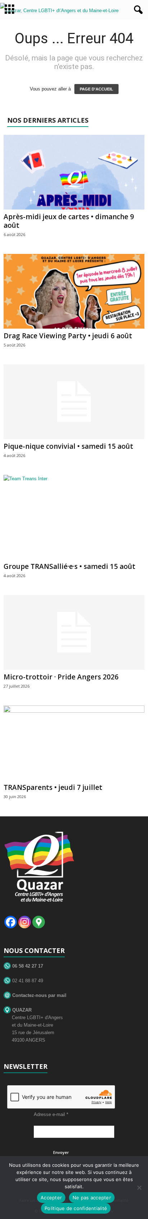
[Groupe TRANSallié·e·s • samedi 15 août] (74, 517)
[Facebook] (10, 922)
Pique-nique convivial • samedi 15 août (68, 446)
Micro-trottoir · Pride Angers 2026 (61, 677)
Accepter (51, 1197)
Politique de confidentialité (76, 1208)
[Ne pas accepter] (139, 1187)
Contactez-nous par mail (38, 995)
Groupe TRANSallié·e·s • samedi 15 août (69, 566)
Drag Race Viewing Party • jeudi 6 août (68, 335)
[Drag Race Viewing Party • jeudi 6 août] (74, 291)
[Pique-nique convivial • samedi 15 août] (74, 401)
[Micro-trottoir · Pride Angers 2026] (74, 632)
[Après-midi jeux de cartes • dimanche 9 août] (74, 172)
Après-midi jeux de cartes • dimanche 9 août (69, 221)
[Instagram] (24, 922)
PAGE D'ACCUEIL (96, 89)
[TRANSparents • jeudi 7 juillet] (74, 743)
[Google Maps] (38, 922)
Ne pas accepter (92, 1197)
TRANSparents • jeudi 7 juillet (53, 787)
